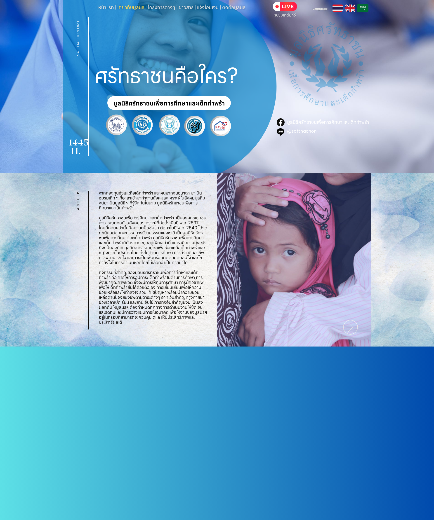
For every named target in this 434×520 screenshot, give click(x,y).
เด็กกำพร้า (165, 218)
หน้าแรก (106, 7)
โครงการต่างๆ (161, 7)
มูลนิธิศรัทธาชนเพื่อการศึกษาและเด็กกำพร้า (328, 122)
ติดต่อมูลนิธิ (233, 7)
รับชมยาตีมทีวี (285, 15)
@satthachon (302, 131)
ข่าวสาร (186, 7)
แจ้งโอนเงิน (208, 7)
